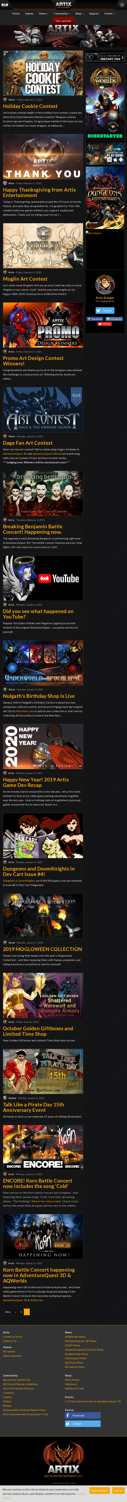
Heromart (71, 1384)
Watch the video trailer (46, 1201)
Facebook (97, 318)
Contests (8, 1392)
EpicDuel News (74, 1362)
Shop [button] (79, 13)
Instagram (116, 318)
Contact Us (10, 1340)
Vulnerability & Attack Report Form (24, 1409)
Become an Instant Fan (16, 1379)
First (8, 1311)
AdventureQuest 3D (15, 453)
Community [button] (61, 13)
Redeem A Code (74, 1388)
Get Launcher (64, 20)
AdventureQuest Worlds (47, 453)
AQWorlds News (75, 1336)
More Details (100, 1490)
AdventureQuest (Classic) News (84, 1349)
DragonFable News (76, 1353)
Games (29, 13)
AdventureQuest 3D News (81, 1340)
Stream (7, 1405)
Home (16, 13)
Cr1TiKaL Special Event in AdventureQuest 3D (93, 1401)
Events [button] (109, 13)
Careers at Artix (12, 1336)
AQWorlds (36, 1300)
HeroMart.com (25, 711)
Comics (7, 1396)
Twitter (107, 310)
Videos (7, 1401)
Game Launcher (12, 1355)
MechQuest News (76, 1358)
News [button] (43, 13)
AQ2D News (72, 1345)
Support (94, 13)
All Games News (75, 1366)
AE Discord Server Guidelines (20, 1384)
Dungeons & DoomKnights (19, 880)
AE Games (9, 1351)
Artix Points (72, 1379)
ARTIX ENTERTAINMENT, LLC (63, 1475)
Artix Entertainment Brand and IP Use (25, 1414)
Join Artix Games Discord (18, 1388)
